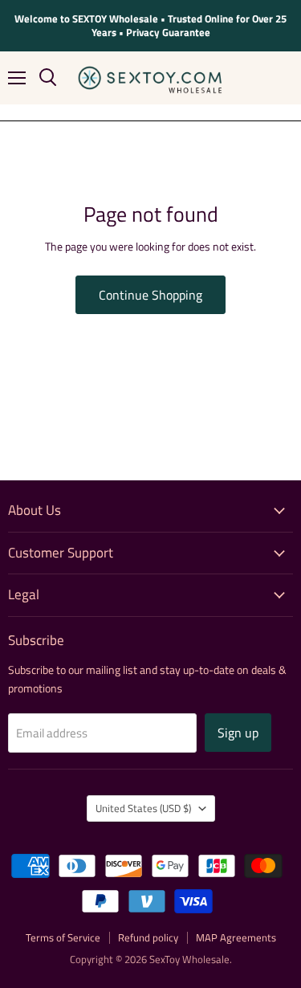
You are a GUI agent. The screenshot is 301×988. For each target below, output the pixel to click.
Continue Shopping (150, 294)
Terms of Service (63, 937)
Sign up (238, 732)
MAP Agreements (236, 937)
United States (143, 808)
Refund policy (148, 937)
